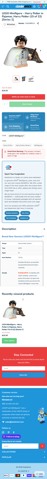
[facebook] (13, 432)
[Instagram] (3, 432)
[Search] (8, 6)
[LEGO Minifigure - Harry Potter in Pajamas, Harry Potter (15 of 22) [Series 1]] (14, 309)
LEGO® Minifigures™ (16, 136)
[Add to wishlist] (23, 299)
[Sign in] (34, 6)
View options (9, 340)
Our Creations (11, 218)
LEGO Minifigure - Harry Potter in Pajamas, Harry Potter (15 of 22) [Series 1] (13, 327)
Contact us (24, 218)
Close (23, 451)
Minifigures (38, 145)
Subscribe (23, 375)
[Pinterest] (9, 432)
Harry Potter (7, 145)
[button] (2, 1)
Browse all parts (12, 213)
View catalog (3, 7)
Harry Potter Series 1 (23, 145)
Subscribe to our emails (11, 441)
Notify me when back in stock (23, 97)
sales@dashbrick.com (14, 422)
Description (9, 229)
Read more (36, 2)
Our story (25, 213)
